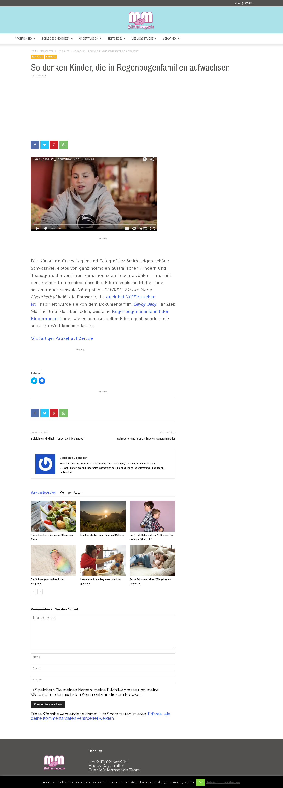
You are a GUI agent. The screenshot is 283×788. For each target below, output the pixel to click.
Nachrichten (23, 38)
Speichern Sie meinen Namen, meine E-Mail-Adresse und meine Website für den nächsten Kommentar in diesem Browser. (95, 692)
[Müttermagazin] (141, 20)
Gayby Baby (144, 304)
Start (33, 50)
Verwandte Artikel (43, 492)
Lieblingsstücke (142, 38)
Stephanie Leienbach (73, 458)
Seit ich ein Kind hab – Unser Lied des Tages (57, 438)
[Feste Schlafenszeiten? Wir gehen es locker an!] (152, 560)
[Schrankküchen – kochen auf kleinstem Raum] (53, 516)
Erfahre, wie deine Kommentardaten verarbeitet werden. (101, 716)
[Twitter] (44, 145)
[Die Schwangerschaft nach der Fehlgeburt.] (53, 560)
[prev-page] (33, 591)
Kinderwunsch (88, 38)
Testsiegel (115, 38)
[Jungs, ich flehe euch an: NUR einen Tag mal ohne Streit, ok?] (152, 516)
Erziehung (63, 50)
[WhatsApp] (63, 145)
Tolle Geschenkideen (56, 38)
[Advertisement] (141, 110)
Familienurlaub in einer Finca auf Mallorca (102, 535)
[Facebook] (35, 145)
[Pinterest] (54, 145)
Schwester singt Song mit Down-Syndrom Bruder (146, 438)
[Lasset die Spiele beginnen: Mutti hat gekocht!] (103, 560)
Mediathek (169, 38)
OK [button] (200, 782)
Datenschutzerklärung (223, 782)
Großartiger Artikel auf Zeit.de (62, 338)
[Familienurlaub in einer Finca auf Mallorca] (103, 516)
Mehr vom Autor (71, 492)
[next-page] (40, 591)
